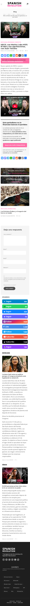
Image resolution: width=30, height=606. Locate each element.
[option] (15, 408)
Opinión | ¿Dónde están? (16, 181)
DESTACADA (4, 42)
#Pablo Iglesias (16, 587)
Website (5, 267)
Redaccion (3, 50)
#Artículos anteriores (8, 577)
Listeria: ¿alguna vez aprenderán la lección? (17, 173)
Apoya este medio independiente (15, 145)
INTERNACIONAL (12, 208)
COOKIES (14, 602)
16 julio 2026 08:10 (10, 459)
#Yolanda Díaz (20, 591)
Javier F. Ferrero (17, 179)
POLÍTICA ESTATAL (20, 170)
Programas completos (21, 14)
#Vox (12, 591)
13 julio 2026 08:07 (10, 538)
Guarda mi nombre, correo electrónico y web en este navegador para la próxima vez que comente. (15, 279)
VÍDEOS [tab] (4, 465)
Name (5, 249)
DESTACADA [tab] (6, 353)
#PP (24, 587)
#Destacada (15, 580)
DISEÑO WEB (20, 602)
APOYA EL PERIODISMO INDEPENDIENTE (12, 61)
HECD (13, 14)
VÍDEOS (9, 14)
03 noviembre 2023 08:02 (9, 50)
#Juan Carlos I (7, 587)
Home (4, 14)
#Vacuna (5, 591)
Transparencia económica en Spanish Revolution (13, 555)
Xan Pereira (3, 215)
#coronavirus (6, 580)
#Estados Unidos (7, 584)
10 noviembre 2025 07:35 (10, 215)
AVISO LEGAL (12, 601)
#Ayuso (17, 577)
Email (5, 258)
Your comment (7, 234)
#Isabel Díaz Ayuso (18, 584)
